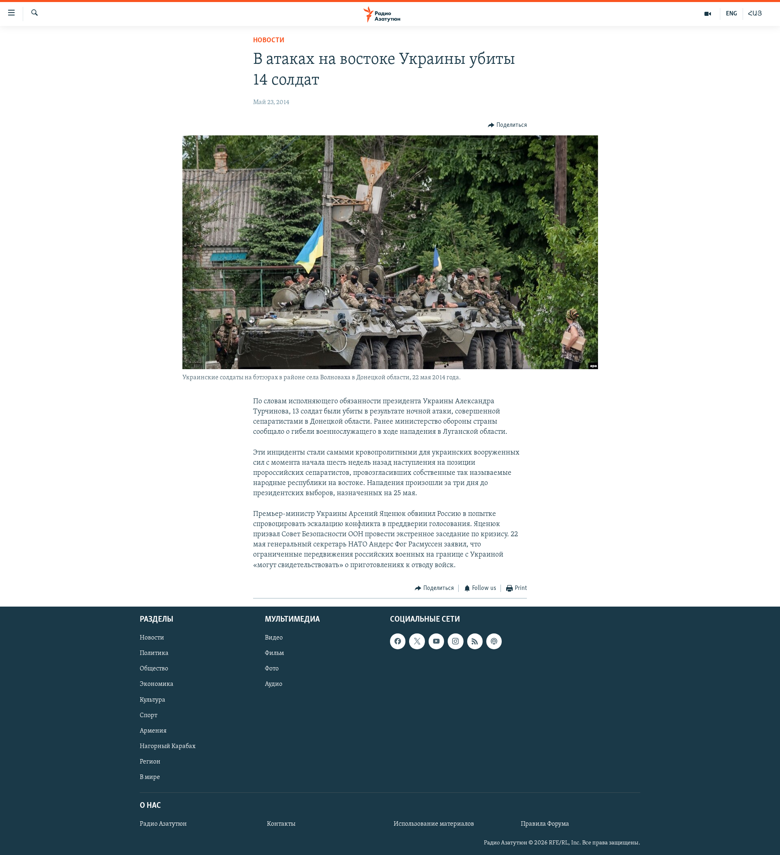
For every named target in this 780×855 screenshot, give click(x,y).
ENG (731, 14)
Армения (153, 731)
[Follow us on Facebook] (397, 641)
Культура (152, 700)
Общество (154, 669)
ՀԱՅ (755, 14)
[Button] (507, 125)
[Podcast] (494, 641)
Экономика (156, 684)
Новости (268, 40)
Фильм (274, 653)
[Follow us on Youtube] (436, 641)
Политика (154, 653)
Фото (272, 669)
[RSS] (475, 641)
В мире (150, 777)
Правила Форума (545, 824)
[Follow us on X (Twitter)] (417, 641)
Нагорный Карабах (167, 746)
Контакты (281, 824)
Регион (150, 762)
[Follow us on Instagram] (455, 641)
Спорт (148, 715)
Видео (274, 638)
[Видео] (708, 14)
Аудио (273, 684)
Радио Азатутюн (163, 824)
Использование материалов (434, 824)
